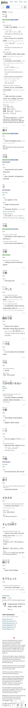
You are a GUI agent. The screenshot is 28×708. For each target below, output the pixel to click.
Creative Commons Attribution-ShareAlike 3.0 (11, 697)
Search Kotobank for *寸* (9, 627)
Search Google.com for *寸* (10, 623)
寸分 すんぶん (6, 402)
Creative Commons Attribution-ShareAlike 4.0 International (12, 683)
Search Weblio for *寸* (8, 629)
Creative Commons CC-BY (18, 667)
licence (11, 662)
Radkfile (4, 657)
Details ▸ (23, 124)
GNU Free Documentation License (11, 699)
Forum (11, 1)
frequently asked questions (15, 646)
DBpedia (18, 695)
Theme (20, 1)
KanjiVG (4, 689)
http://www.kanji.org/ (6, 681)
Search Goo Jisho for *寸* (9, 621)
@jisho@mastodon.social (8, 643)
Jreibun (10, 668)
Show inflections (4, 387)
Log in (25, 1)
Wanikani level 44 (6, 162)
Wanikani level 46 (6, 462)
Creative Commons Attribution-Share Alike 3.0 (11, 691)
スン (11, 609)
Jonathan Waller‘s (17, 703)
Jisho (4, 2)
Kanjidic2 (16, 656)
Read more (21, 218)
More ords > (6, 595)
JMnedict (21, 656)
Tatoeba (20, 665)
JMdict (11, 656)
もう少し (22, 589)
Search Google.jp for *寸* (9, 625)
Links (3, 22)
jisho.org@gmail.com (7, 645)
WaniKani (17, 673)
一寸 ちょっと (11, 301)
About (15, 1)
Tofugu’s (21, 672)
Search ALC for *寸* (7, 619)
